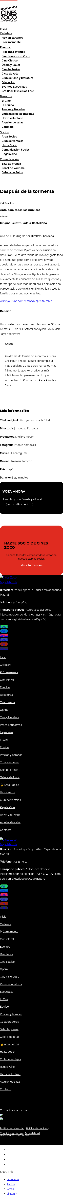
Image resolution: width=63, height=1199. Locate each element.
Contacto (8, 126)
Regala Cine (7, 807)
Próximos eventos (13, 51)
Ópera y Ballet (11, 64)
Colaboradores (9, 762)
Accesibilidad (32, 1133)
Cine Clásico (10, 60)
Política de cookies (37, 1128)
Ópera (4, 709)
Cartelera (6, 33)
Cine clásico (7, 702)
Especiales (6, 732)
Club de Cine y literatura (17, 78)
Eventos (5, 47)
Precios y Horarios (13, 109)
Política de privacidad (12, 1128)
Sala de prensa (11, 163)
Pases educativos (11, 725)
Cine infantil (7, 679)
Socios (4, 132)
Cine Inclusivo (11, 69)
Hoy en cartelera (12, 37)
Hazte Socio (9, 145)
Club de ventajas (12, 141)
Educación (8, 82)
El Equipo (8, 105)
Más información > (31, 565)
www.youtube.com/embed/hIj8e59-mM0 (26, 301)
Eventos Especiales (14, 86)
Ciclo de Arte (10, 73)
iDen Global (22, 1135)
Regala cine (9, 154)
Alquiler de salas (12, 122)
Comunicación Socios (16, 149)
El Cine (6, 100)
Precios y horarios (11, 755)
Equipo (4, 747)
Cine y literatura (9, 717)
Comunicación (9, 159)
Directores (6, 694)
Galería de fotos (9, 777)
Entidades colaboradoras (18, 113)
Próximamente (11, 42)
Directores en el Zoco (16, 56)
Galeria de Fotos (12, 172)
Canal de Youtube (13, 168)
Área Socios (9, 136)
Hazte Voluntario (12, 118)
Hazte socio (7, 792)
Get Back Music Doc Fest (18, 91)
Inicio (3, 29)
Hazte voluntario (10, 814)
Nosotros (6, 96)
